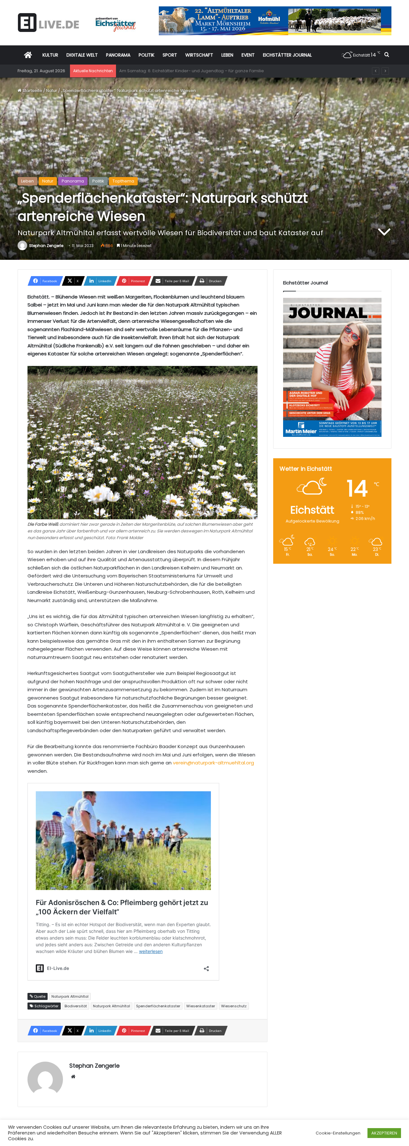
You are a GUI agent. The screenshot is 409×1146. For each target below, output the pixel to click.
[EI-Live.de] (77, 22)
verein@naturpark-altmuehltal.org (213, 762)
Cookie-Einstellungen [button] (338, 1133)
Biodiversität (76, 1006)
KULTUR (50, 55)
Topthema (123, 181)
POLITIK (146, 55)
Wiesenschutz (234, 1006)
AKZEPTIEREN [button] (384, 1133)
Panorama (73, 181)
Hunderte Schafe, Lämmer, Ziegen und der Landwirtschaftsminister (188, 71)
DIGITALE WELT (82, 55)
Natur (51, 91)
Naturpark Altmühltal (111, 1006)
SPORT (170, 55)
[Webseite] (73, 1076)
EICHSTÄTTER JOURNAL (287, 55)
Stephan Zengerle (46, 245)
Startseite (31, 91)
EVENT (248, 55)
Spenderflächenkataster (158, 1006)
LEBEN (227, 55)
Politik (98, 181)
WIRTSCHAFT (199, 55)
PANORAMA (118, 55)
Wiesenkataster (200, 1006)
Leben (27, 181)
